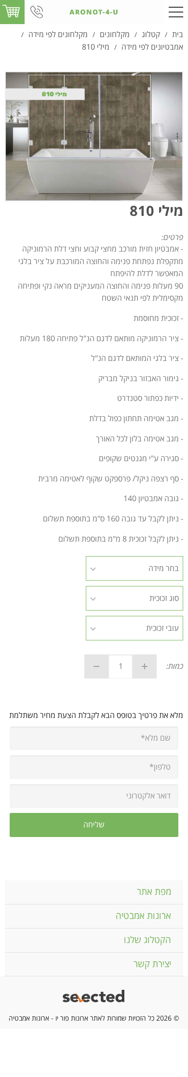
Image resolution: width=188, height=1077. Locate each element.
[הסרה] (96, 666)
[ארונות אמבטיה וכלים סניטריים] (94, 12)
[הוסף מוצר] (145, 666)
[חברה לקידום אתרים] (94, 997)
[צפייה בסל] (11, 11)
